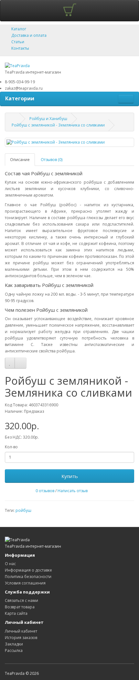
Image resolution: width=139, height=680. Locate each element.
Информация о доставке (28, 570)
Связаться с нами (21, 600)
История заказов (21, 637)
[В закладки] (10, 363)
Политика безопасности (28, 576)
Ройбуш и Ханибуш (48, 118)
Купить (69, 476)
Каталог (18, 29)
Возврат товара (20, 607)
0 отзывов (45, 490)
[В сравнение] (21, 363)
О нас (10, 563)
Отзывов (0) (51, 159)
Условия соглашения (25, 583)
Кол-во (11, 447)
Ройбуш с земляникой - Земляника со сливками (58, 125)
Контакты (20, 48)
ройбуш (23, 510)
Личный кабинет (21, 631)
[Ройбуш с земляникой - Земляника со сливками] (69, 142)
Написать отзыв (73, 490)
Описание (20, 159)
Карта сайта (16, 613)
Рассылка (14, 650)
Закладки (14, 644)
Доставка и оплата (29, 35)
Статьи (17, 42)
